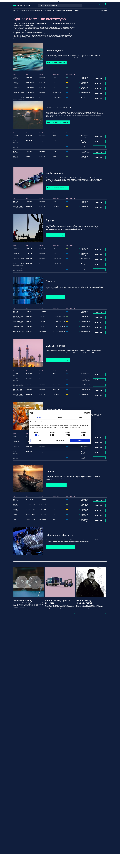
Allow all (80, 440)
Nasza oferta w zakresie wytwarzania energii (58, 360)
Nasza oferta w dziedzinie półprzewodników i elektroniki (60, 546)
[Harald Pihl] (21, 5)
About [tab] (80, 417)
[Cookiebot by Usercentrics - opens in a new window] (84, 413)
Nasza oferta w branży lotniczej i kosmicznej (58, 122)
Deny (40, 440)
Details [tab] (60, 417)
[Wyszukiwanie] (39, 5)
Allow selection (60, 440)
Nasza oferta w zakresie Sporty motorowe (57, 187)
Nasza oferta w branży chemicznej (55, 296)
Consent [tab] (39, 417)
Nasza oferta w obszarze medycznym (56, 62)
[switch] (52, 435)
